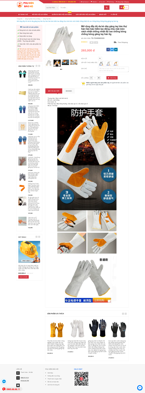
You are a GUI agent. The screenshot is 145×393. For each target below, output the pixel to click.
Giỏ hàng (111, 2)
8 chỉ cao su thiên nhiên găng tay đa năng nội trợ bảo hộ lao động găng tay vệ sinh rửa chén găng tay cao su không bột (34, 127)
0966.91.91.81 (25, 378)
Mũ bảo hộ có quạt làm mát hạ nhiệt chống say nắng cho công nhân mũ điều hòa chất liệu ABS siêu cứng (28, 268)
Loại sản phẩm (50, 7)
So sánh (103, 2)
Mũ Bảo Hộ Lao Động (40, 14)
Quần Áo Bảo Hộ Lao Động (62, 14)
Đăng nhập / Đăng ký (123, 2)
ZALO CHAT (78, 369)
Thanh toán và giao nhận (55, 379)
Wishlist (95, 2)
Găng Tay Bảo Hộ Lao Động (32, 19)
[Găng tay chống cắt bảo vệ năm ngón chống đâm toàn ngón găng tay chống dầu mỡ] (22, 176)
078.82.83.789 (25, 381)
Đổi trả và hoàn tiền (53, 382)
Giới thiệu (50, 373)
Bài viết (104, 14)
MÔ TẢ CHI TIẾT (53, 91)
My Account (85, 2)
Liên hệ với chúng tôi (53, 385)
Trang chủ (24, 14)
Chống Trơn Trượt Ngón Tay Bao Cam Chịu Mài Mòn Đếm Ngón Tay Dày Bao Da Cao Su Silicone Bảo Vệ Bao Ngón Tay (33, 188)
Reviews (69, 91)
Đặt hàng (113, 78)
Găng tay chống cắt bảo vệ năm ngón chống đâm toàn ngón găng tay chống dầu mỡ (33, 175)
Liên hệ (114, 14)
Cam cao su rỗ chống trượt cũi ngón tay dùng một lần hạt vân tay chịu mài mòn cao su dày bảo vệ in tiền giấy (34, 221)
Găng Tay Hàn (47, 19)
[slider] (84, 42)
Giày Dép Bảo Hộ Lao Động (85, 14)
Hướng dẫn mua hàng (54, 376)
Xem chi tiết (23, 277)
